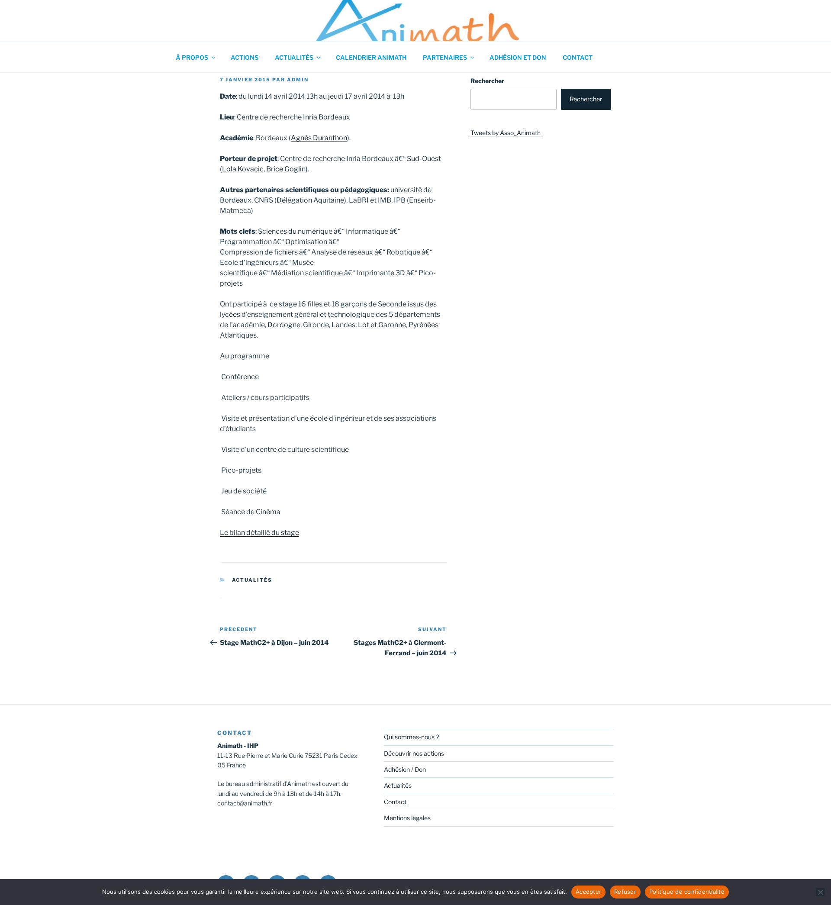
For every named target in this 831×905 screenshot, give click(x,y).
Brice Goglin (286, 169)
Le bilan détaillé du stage (259, 532)
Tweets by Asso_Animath (505, 132)
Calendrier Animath (371, 57)
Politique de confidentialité (687, 891)
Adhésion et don (518, 57)
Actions (244, 57)
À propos (192, 57)
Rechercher (487, 80)
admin (298, 80)
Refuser (625, 891)
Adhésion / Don (405, 769)
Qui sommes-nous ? (411, 737)
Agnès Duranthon (319, 138)
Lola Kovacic (243, 169)
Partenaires (445, 57)
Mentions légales (407, 817)
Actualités (294, 57)
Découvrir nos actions (414, 753)
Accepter (588, 891)
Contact (578, 57)
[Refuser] (820, 892)
